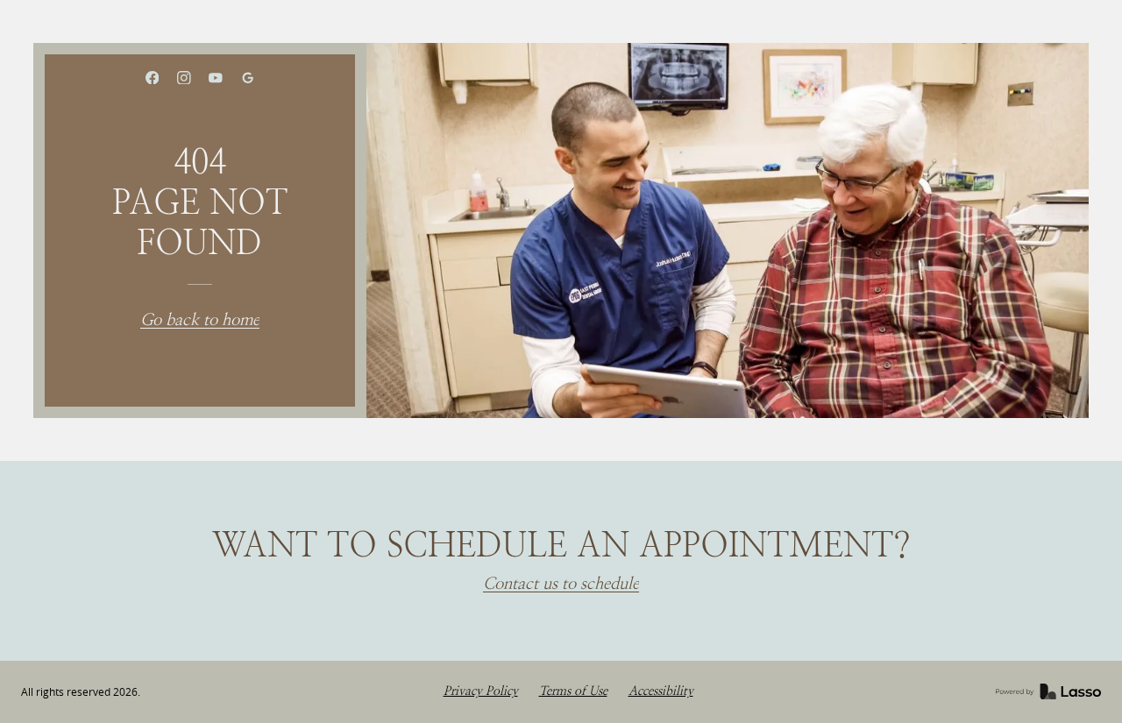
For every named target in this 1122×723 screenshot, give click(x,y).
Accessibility (660, 691)
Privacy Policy (481, 691)
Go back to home (199, 320)
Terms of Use (573, 691)
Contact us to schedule (561, 584)
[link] (151, 78)
